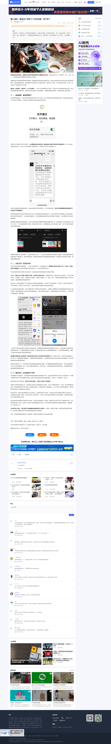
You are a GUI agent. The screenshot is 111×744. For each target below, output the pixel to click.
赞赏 (31, 434)
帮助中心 (71, 727)
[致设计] (56, 720)
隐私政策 (54, 727)
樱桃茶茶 (16, 627)
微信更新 (27, 454)
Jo (15, 539)
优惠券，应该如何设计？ (16, 702)
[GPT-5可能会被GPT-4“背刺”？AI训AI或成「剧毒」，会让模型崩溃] (69, 494)
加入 (99, 22)
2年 (13, 454)
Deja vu (16, 610)
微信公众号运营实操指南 (38, 685)
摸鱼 (63, 2)
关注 (22, 21)
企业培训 (53, 2)
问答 (49, 2)
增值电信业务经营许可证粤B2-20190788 (37, 741)
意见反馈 (65, 727)
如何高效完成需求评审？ (60, 702)
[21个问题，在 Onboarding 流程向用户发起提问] (36, 494)
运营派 (18, 738)
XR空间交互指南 (14, 685)
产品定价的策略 (36, 702)
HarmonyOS (68, 2)
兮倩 (15, 520)
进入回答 (98, 84)
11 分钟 (72, 22)
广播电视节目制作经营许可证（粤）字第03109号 (19, 741)
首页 (26, 2)
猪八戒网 (29, 735)
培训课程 (30, 2)
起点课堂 (25, 735)
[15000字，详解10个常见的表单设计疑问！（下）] (69, 480)
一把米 (16, 531)
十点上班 (16, 583)
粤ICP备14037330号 (27, 740)
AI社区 (58, 2)
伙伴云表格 (34, 735)
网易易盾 (39, 735)
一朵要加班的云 (18, 557)
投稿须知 (60, 727)
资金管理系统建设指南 (51, 485)
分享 (71, 454)
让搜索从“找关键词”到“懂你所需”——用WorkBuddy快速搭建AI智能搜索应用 (16, 732)
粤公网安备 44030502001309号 (37, 740)
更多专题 (72, 670)
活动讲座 (44, 2)
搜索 (76, 2)
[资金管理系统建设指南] (69, 487)
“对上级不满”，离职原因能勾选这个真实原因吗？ (89, 93)
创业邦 (48, 735)
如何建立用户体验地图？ (60, 685)
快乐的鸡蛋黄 (17, 566)
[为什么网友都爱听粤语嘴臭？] (36, 480)
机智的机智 (17, 575)
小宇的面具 (17, 619)
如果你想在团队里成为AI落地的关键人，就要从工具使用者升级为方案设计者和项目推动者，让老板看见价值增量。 (39, 26)
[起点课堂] (56, 718)
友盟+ (45, 735)
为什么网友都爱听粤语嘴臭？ (20, 477)
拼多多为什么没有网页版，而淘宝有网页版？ (88, 88)
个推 (42, 735)
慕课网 (57, 735)
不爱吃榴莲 (17, 592)
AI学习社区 (53, 735)
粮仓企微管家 (23, 738)
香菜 (15, 601)
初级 (20, 454)
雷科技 (15, 21)
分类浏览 (37, 2)
